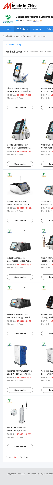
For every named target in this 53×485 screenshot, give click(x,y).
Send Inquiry (20, 107)
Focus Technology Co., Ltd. (35, 474)
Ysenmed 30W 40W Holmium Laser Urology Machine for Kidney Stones (19, 373)
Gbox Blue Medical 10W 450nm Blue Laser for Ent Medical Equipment (18, 147)
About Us (37, 29)
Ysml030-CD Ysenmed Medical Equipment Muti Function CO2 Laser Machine (19, 430)
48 (27, 457)
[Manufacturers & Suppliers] (20, 5)
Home (8, 29)
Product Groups (15, 44)
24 (15, 457)
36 (21, 457)
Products (24, 29)
